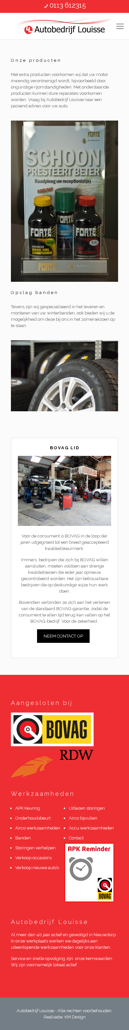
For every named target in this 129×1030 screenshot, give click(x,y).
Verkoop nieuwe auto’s (37, 867)
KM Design (75, 1016)
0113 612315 (68, 5)
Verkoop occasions (33, 857)
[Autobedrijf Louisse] (64, 26)
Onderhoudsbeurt (33, 818)
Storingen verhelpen (35, 847)
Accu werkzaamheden (91, 828)
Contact (77, 837)
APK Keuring (27, 808)
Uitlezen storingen (87, 808)
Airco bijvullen (83, 818)
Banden (23, 837)
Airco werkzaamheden (37, 828)
